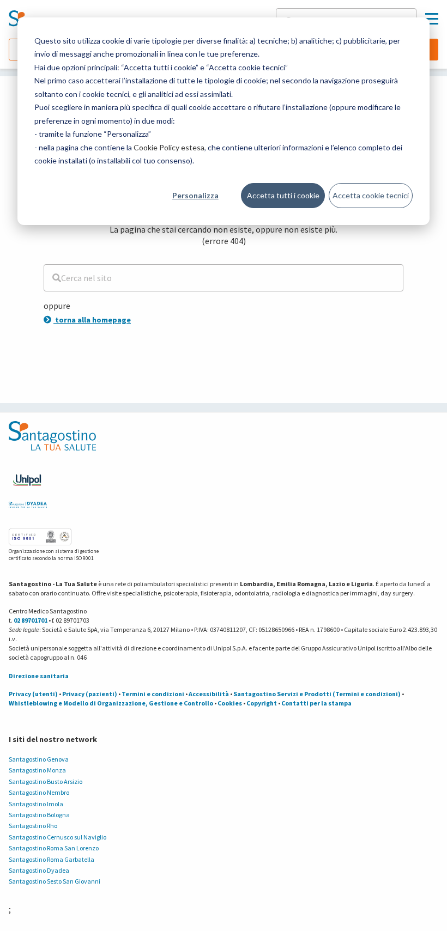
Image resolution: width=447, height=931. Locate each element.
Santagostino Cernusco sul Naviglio (57, 837)
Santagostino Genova (39, 759)
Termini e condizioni (153, 694)
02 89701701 (30, 620)
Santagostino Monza (37, 770)
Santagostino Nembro (39, 792)
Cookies (230, 703)
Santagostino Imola (36, 804)
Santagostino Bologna (39, 815)
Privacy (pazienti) (89, 694)
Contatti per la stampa (316, 703)
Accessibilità (209, 694)
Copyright (261, 703)
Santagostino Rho (33, 826)
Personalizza (195, 195)
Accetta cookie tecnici (371, 195)
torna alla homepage (92, 320)
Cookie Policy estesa (169, 147)
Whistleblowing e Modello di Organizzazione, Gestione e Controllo (111, 703)
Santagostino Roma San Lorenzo (54, 848)
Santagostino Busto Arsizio (45, 781)
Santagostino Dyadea (39, 870)
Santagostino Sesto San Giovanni (54, 881)
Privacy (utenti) (33, 694)
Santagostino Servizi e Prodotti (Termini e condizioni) (317, 694)
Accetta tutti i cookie (283, 195)
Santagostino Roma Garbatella (51, 859)
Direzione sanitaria (39, 676)
